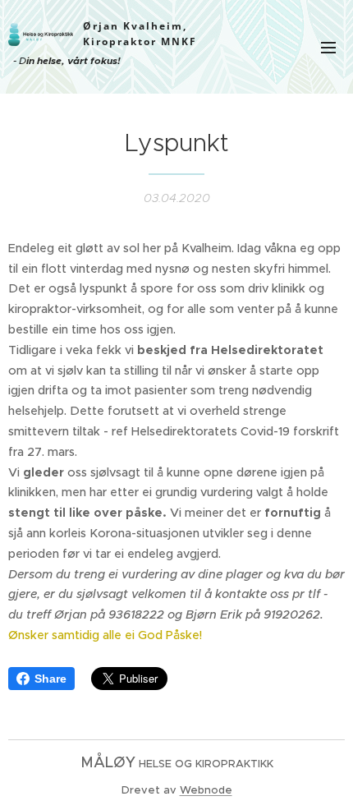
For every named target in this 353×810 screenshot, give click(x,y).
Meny (328, 46)
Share (50, 678)
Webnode (206, 790)
